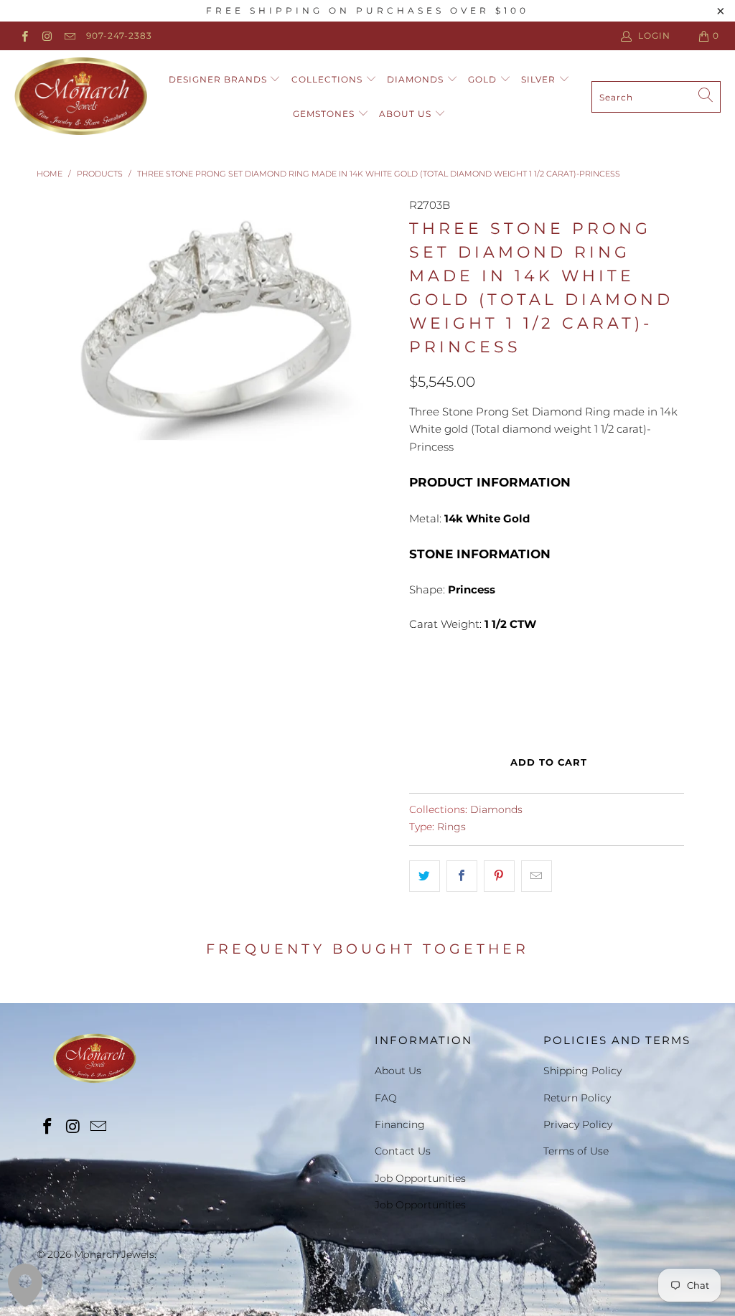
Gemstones (325, 113)
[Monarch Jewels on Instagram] (46, 35)
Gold (484, 79)
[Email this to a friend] (536, 876)
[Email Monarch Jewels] (69, 35)
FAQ (386, 1097)
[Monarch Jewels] (80, 96)
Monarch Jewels (114, 1254)
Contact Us (403, 1151)
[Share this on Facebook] (461, 876)
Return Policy (577, 1097)
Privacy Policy (577, 1124)
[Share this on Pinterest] (499, 876)
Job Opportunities (420, 1178)
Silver (539, 79)
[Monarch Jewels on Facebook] (24, 35)
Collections (328, 79)
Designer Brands (219, 79)
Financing (400, 1124)
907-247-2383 (119, 35)
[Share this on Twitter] (424, 876)
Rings (451, 826)
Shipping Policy (582, 1070)
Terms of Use (576, 1151)
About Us (406, 113)
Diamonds (416, 79)
